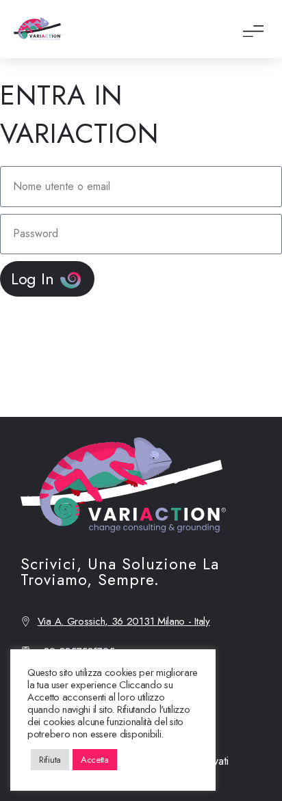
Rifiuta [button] (50, 759)
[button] (253, 29)
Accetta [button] (95, 759)
